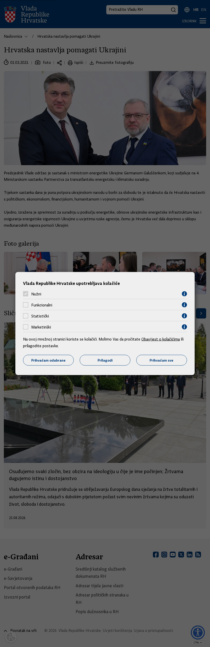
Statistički (40, 316)
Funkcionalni (41, 305)
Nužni (36, 294)
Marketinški (41, 327)
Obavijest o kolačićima (160, 339)
